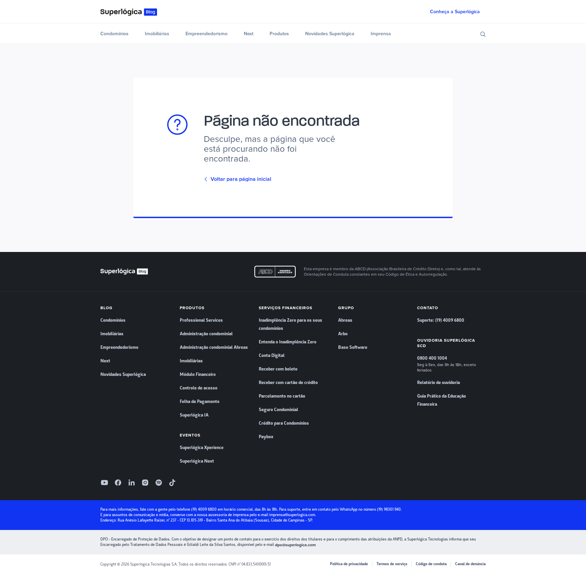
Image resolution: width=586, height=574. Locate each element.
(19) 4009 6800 (204, 509)
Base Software (352, 347)
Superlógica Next (197, 461)
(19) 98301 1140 (389, 509)
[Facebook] (118, 483)
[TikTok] (172, 483)
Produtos (279, 34)
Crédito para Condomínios (284, 423)
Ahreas (345, 320)
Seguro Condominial (278, 410)
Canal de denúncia (470, 564)
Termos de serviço (391, 564)
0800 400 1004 (432, 358)
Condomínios (114, 34)
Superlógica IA (194, 415)
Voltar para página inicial (241, 179)
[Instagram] (145, 483)
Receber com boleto (278, 369)
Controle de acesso (198, 388)
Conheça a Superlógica (455, 12)
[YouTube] (104, 483)
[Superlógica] (128, 11)
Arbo (343, 334)
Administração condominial (206, 334)
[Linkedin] (132, 483)
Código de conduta (431, 564)
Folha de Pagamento (199, 402)
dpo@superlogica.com (295, 545)
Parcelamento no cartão (282, 396)
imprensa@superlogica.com (292, 514)
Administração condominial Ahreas (214, 347)
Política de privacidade (349, 564)
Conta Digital (272, 356)
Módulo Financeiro (198, 374)
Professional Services (201, 320)
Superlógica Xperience (201, 448)
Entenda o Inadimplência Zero (287, 342)
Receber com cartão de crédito (288, 383)
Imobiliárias (157, 34)
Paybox (266, 437)
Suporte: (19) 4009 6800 (440, 320)
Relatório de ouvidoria (438, 383)
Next (248, 34)
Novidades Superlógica (329, 34)
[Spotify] (159, 483)
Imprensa (381, 34)
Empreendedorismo (206, 34)
